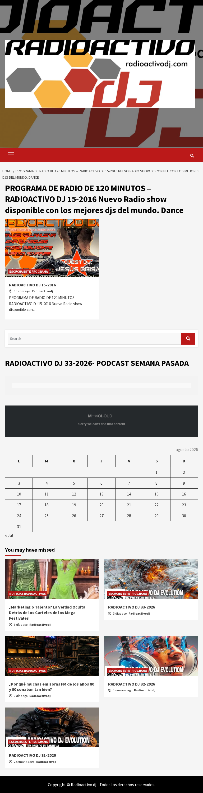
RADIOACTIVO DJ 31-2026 (32, 755)
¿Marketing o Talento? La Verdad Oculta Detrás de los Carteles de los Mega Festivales (47, 612)
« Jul (9, 535)
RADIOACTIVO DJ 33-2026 (131, 607)
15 (156, 494)
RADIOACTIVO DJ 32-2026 (131, 684)
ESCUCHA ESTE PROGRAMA (28, 271)
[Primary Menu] (9, 155)
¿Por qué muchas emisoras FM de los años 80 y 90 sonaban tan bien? (51, 686)
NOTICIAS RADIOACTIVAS (27, 594)
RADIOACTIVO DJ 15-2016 (32, 284)
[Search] (192, 156)
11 (46, 494)
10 (19, 494)
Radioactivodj (42, 291)
